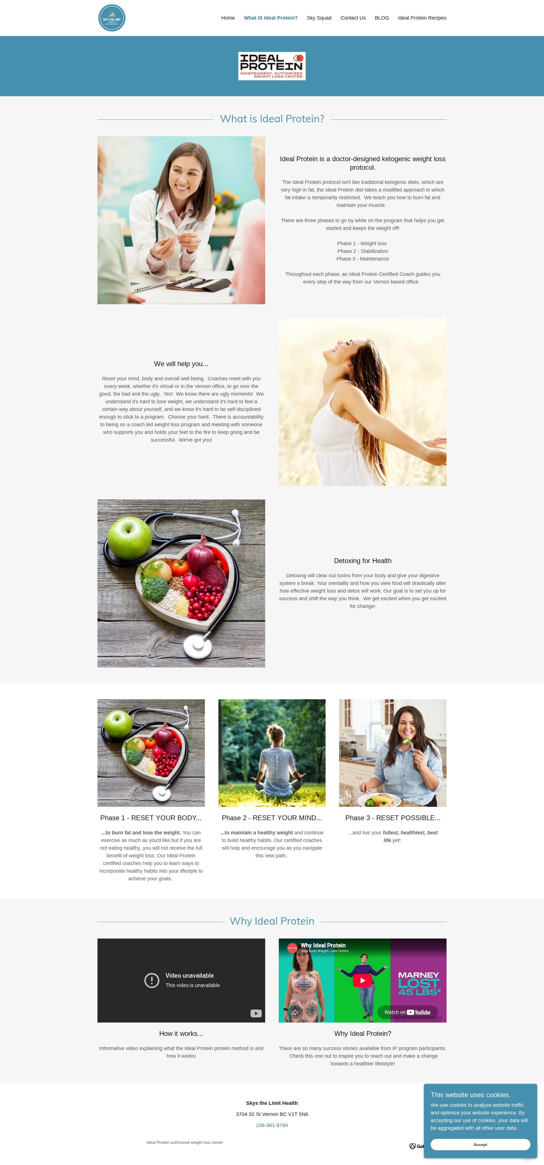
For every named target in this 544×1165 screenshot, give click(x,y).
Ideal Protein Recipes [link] (422, 18)
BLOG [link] (382, 18)
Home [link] (228, 18)
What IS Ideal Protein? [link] (271, 18)
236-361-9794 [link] (272, 1125)
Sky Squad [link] (319, 18)
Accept (480, 1144)
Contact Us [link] (353, 18)
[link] (111, 17)
